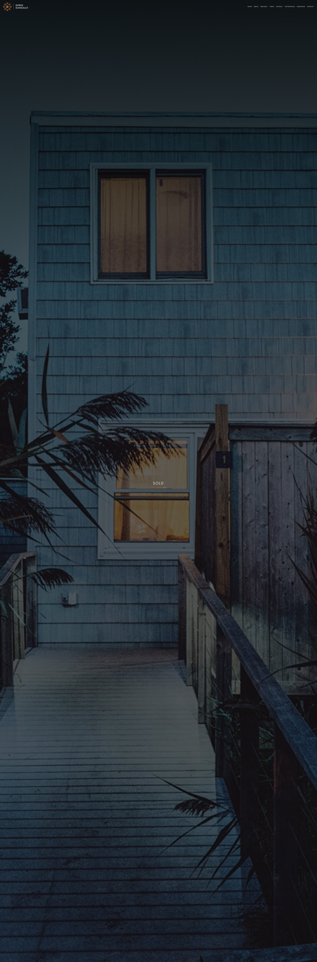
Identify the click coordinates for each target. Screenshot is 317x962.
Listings (279, 6)
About (256, 6)
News (272, 6)
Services (263, 6)
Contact (310, 6)
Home (250, 6)
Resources (301, 6)
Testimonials (290, 6)
